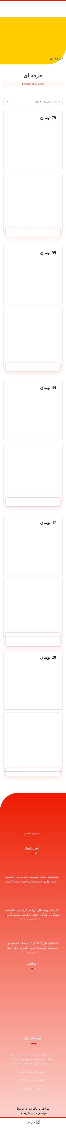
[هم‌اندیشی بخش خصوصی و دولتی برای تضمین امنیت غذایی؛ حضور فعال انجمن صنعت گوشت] (31, 865)
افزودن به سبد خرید (31, 220)
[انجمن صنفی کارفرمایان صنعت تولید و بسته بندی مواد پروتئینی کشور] (44, 9)
